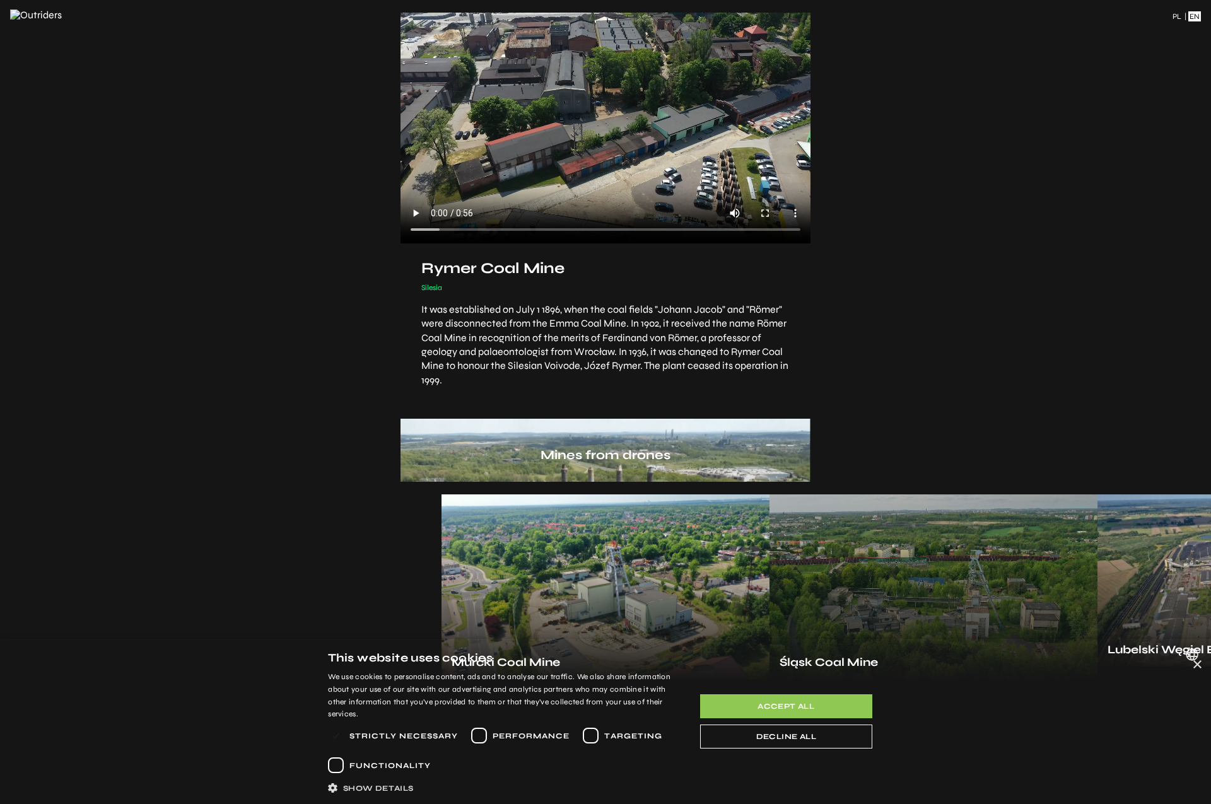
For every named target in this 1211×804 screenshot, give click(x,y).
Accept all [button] (786, 706)
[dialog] (605, 721)
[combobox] (1194, 654)
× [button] (1197, 665)
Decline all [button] (786, 736)
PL (1177, 16)
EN (1195, 16)
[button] (506, 787)
